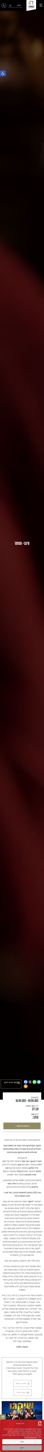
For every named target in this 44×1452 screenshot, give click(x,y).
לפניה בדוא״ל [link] (21, 1392)
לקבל (22, 1442)
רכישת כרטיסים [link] (23, 1125)
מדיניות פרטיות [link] (30, 1437)
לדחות (22, 1448)
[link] (3, 73)
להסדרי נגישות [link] (21, 1383)
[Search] (10, 5)
